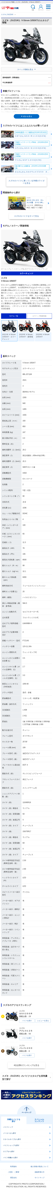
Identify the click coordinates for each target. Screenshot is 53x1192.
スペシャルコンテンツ (39, 1120)
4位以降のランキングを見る (26, 1065)
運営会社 (13, 1178)
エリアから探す (9, 1151)
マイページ (40, 9)
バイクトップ (8, 1127)
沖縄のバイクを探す (13, 1120)
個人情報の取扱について (40, 1166)
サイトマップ (39, 1178)
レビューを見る (43, 1021)
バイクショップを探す (11, 1145)
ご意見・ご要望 (13, 1172)
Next (48, 203)
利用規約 (13, 1166)
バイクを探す (27, 1021)
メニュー (48, 9)
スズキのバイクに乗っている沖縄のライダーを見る (26, 182)
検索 (33, 9)
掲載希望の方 (39, 1172)
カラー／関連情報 (39, 316)
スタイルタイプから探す (12, 1139)
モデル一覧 (13, 316)
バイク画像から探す (10, 1158)
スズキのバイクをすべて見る (26, 216)
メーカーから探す (9, 1133)
